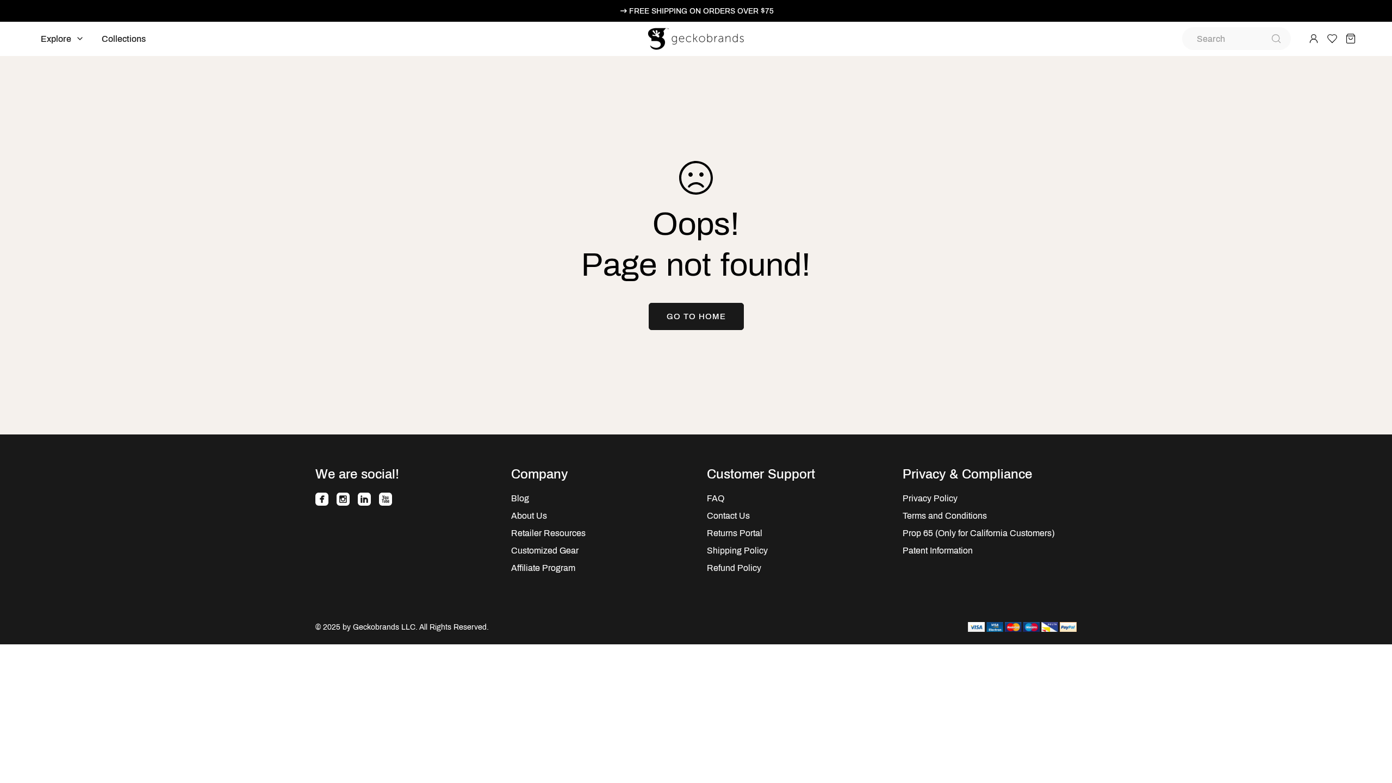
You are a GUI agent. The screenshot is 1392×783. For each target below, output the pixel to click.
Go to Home (696, 316)
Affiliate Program (543, 568)
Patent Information (938, 550)
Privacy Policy (930, 498)
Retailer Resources (548, 533)
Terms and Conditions (945, 515)
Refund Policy (734, 568)
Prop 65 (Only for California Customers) (978, 533)
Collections (124, 39)
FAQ (715, 498)
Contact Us (728, 515)
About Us (529, 515)
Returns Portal (734, 533)
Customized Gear (545, 550)
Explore (56, 39)
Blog (520, 498)
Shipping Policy (737, 550)
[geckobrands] (696, 39)
